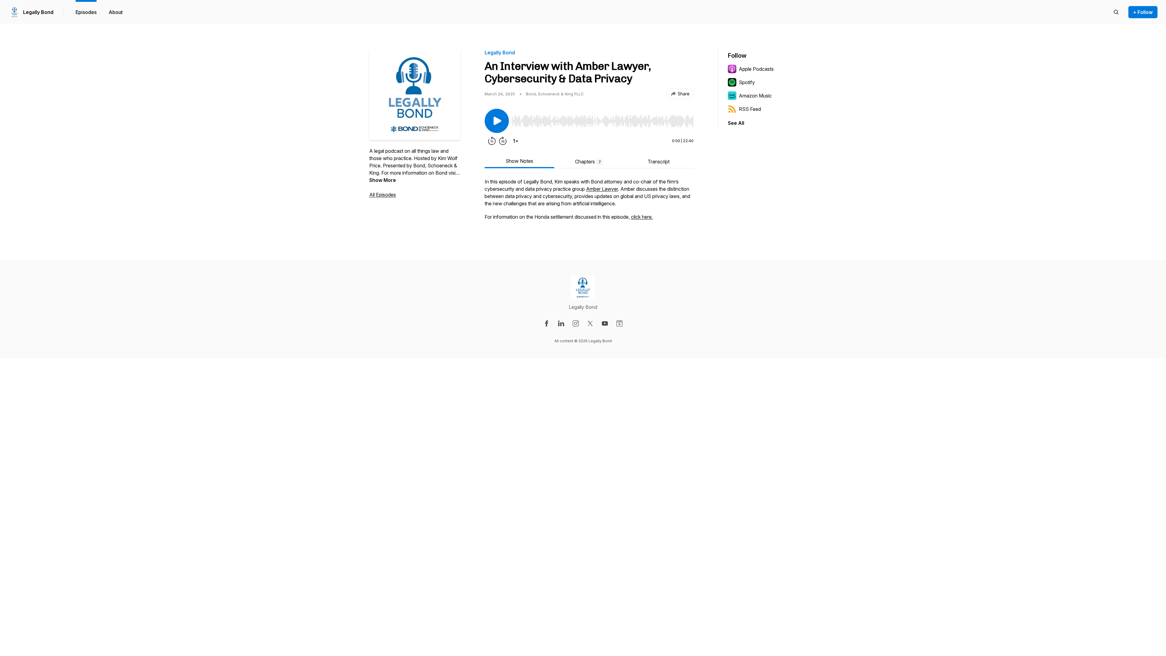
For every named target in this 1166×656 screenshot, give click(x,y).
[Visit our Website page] (619, 323)
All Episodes (382, 195)
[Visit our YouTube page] (605, 323)
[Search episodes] (1116, 12)
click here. (642, 217)
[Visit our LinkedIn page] (561, 323)
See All (736, 123)
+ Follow (1143, 12)
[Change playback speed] (516, 141)
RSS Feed (750, 109)
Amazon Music (755, 96)
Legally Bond (38, 12)
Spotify (747, 82)
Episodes (86, 12)
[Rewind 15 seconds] (492, 141)
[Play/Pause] (497, 121)
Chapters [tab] (588, 162)
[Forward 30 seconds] (503, 141)
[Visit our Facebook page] (547, 323)
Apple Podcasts (756, 69)
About (116, 12)
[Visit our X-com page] (590, 323)
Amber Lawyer (602, 189)
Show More (382, 180)
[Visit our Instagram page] (576, 323)
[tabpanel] (589, 202)
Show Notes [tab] (519, 161)
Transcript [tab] (659, 162)
